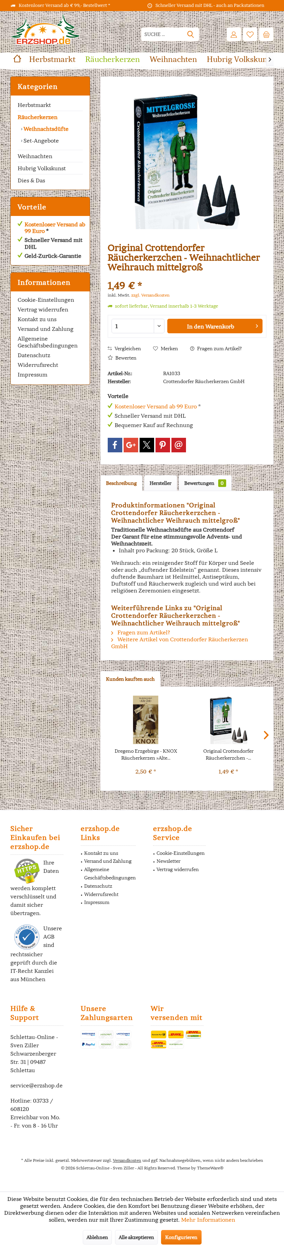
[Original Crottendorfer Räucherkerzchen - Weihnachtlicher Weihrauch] (228, 720)
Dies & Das (31, 180)
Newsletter (168, 861)
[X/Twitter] (147, 445)
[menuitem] (266, 34)
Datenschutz (34, 355)
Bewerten (125, 358)
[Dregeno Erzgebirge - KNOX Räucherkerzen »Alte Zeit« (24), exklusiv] (145, 720)
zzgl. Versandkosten (150, 295)
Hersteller (160, 483)
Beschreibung (121, 483)
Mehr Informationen (208, 1219)
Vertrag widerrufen (43, 309)
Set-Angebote (40, 140)
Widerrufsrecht (38, 364)
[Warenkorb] (266, 34)
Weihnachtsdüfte (45, 128)
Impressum (32, 374)
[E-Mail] (178, 445)
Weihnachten (35, 156)
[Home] (17, 59)
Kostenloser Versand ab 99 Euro (55, 227)
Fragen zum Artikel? (219, 348)
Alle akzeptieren (136, 1237)
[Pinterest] (163, 445)
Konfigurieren (181, 1237)
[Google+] (131, 445)
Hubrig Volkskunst (42, 168)
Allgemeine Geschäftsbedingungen (48, 342)
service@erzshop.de (36, 1085)
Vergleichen (127, 348)
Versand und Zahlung (45, 328)
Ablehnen (97, 1237)
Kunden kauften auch (130, 679)
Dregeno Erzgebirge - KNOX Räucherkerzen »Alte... (146, 754)
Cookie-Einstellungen (46, 299)
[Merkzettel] (250, 34)
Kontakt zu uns (37, 319)
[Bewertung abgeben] (187, 276)
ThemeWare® (210, 1167)
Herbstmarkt (34, 104)
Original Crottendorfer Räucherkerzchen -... (228, 754)
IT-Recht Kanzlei (32, 970)
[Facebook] (115, 445)
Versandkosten (127, 1160)
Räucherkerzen (37, 117)
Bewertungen (204, 483)
